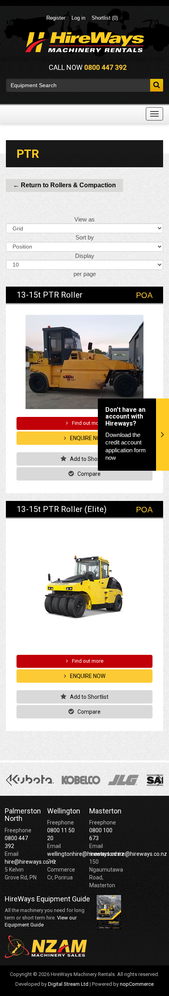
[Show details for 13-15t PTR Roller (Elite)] (84, 588)
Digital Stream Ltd (68, 984)
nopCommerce (137, 984)
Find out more (87, 423)
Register (55, 18)
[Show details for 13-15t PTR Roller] (84, 362)
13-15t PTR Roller (50, 295)
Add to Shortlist (88, 459)
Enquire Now (87, 438)
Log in (78, 18)
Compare (88, 474)
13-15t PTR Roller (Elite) (62, 509)
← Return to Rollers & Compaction (64, 185)
